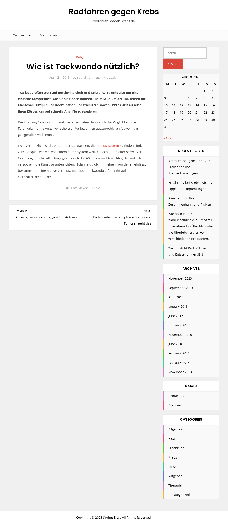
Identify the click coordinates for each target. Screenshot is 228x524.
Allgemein (175, 429)
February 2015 (179, 353)
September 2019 (180, 288)
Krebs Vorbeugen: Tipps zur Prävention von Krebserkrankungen (189, 167)
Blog (171, 438)
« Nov (167, 138)
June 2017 (175, 316)
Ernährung (176, 448)
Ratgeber (83, 57)
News (172, 467)
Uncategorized (179, 495)
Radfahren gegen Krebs (114, 11)
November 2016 (180, 334)
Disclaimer (48, 35)
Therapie (175, 485)
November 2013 (180, 372)
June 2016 (175, 344)
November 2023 (180, 278)
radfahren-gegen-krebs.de (97, 77)
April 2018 (175, 297)
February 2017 (179, 325)
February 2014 (179, 362)
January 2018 (178, 306)
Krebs (172, 457)
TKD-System (110, 145)
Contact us (22, 35)
